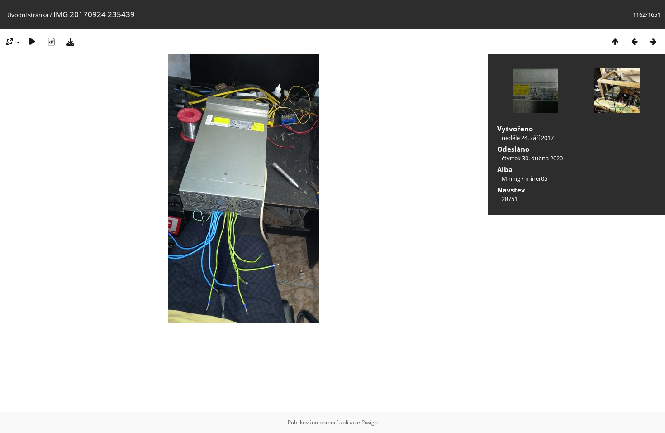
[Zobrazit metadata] (51, 41)
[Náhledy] (615, 41)
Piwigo (369, 422)
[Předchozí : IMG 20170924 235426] (634, 41)
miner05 (536, 178)
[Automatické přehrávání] (32, 41)
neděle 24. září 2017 (528, 138)
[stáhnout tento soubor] (70, 41)
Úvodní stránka (27, 15)
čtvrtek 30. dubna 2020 (532, 158)
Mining (511, 178)
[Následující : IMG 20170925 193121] (653, 41)
